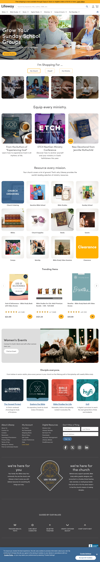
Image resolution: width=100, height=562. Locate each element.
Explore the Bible (37, 404)
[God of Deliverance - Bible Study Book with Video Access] (18, 287)
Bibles (4, 12)
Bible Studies (14, 12)
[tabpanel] (50, 87)
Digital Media (35, 12)
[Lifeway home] (8, 6)
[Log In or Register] (93, 6)
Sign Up (67, 439)
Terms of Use (6, 442)
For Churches (73, 12)
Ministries (47, 12)
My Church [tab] (34, 71)
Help (23, 442)
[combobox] (53, 6)
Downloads (45, 435)
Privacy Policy (6, 440)
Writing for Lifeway (7, 444)
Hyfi (87, 404)
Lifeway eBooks (47, 440)
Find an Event (11, 351)
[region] (50, 554)
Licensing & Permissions (9, 437)
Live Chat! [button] (25, 444)
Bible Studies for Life (62, 404)
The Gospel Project (12, 404)
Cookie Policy (8, 555)
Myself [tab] (50, 71)
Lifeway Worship (47, 430)
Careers (4, 433)
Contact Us (5, 430)
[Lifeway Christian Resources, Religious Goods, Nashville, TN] (93, 546)
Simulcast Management (49, 437)
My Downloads (26, 430)
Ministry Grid (46, 428)
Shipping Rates (27, 433)
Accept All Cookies (85, 558)
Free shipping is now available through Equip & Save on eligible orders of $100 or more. (50, 1)
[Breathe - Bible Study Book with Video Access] (81, 287)
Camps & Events (59, 12)
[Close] (97, 554)
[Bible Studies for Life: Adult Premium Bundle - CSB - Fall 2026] (50, 287)
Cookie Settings (85, 554)
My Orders (25, 428)
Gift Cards (25, 437)
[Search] (87, 6)
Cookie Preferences (28, 440)
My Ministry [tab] (66, 71)
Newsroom (5, 435)
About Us (4, 428)
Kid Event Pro (46, 433)
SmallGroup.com (47, 442)
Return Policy (26, 435)
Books (24, 12)
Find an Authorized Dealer (10, 447)
